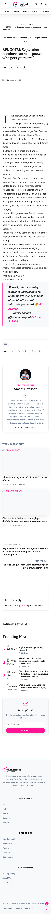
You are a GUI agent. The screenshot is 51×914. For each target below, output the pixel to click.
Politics (5, 809)
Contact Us (7, 882)
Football (28, 24)
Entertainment (8, 839)
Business (6, 818)
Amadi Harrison (13, 38)
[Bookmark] (24, 67)
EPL (5, 344)
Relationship (7, 857)
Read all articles (24, 428)
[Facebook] (12, 351)
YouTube (29, 909)
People (5, 848)
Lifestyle (6, 852)
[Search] (36, 4)
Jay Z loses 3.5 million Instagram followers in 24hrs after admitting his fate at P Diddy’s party (25, 551)
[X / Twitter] (19, 351)
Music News (7, 843)
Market (5, 822)
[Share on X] (11, 67)
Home (20, 24)
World (5, 813)
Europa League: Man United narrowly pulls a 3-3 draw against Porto (26, 566)
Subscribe (25, 730)
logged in (21, 605)
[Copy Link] (18, 67)
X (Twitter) (7, 909)
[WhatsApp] (33, 351)
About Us (6, 878)
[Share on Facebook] (4, 67)
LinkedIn (18, 909)
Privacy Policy (8, 873)
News (5, 804)
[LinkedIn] (26, 351)
